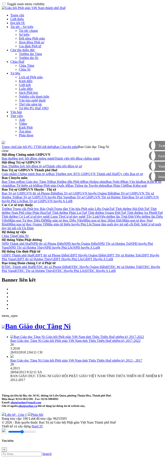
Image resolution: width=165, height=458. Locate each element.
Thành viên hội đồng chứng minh (77, 158)
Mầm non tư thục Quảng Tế (27, 224)
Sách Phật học (28, 92)
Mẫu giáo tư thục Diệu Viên (64, 220)
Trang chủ (17, 15)
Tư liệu (15, 73)
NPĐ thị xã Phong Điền (47, 243)
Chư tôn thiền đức (22, 50)
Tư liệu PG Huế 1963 (34, 108)
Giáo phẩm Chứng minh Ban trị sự (25, 174)
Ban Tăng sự (10, 182)
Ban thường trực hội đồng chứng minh (28, 158)
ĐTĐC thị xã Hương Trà (123, 267)
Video (23, 123)
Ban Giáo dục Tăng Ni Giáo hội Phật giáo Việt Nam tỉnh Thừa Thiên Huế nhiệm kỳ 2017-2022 (75, 340)
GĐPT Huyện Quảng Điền (86, 255)
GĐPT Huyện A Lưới (98, 259)
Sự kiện (24, 34)
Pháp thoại (26, 135)
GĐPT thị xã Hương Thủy (33, 259)
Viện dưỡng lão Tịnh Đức (116, 216)
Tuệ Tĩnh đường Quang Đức (101, 212)
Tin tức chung (28, 30)
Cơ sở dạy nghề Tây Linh (81, 216)
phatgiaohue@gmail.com (26, 402)
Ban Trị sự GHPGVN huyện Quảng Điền (85, 193)
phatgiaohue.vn (27, 405)
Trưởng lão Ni (28, 58)
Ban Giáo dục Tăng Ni (34, 182)
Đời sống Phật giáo (32, 38)
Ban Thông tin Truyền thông (87, 185)
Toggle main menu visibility (26, 4)
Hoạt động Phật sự (31, 42)
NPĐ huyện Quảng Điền (81, 243)
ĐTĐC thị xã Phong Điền (51, 267)
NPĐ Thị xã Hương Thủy (26, 247)
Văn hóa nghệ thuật (32, 100)
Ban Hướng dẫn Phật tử (66, 182)
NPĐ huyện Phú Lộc (58, 247)
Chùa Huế (17, 61)
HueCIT (37, 426)
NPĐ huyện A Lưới (86, 247)
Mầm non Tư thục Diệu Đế (26, 220)
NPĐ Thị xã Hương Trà (114, 243)
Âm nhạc (25, 131)
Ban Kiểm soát (137, 185)
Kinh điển (25, 81)
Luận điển (26, 89)
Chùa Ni (25, 69)
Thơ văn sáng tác (30, 104)
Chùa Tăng (26, 65)
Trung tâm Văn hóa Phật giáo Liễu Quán (81, 209)
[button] (5, 151)
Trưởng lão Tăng (30, 54)
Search (47, 454)
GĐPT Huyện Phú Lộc (67, 259)
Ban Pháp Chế (117, 185)
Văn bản (16, 112)
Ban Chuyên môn (66, 147)
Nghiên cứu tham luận (34, 96)
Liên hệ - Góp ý (16, 414)
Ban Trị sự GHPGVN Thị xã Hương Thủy (99, 197)
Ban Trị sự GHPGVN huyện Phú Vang (43, 197)
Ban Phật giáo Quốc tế (52, 185)
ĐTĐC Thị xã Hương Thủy (34, 271)
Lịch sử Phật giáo (31, 77)
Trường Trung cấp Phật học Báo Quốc (28, 209)
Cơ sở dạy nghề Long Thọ (46, 216)
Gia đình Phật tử (30, 46)
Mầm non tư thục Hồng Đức (102, 220)
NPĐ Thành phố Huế (16, 243)
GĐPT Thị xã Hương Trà (122, 255)
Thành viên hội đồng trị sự (64, 166)
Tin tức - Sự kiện (21, 27)
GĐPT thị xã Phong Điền (50, 255)
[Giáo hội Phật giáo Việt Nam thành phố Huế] (34, 8)
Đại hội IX (17, 23)
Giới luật (25, 85)
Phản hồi (37, 414)
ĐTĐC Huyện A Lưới (100, 271)
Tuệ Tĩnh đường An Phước (139, 212)
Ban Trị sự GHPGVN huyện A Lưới (47, 201)
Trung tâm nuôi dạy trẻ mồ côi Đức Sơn (119, 224)
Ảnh (22, 120)
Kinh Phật (26, 127)
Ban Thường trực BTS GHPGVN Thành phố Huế (83, 174)
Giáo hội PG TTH (27, 147)
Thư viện (16, 116)
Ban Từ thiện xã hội (23, 185)
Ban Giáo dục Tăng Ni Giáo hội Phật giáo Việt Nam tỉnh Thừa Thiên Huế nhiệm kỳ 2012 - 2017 (76, 360)
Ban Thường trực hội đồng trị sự (24, 166)
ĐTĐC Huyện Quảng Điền (87, 267)
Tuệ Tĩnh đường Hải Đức (126, 209)
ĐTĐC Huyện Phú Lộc (69, 271)
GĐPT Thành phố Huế (17, 255)
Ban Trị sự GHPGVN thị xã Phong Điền (29, 193)
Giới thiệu (17, 19)
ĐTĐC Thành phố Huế (18, 267)
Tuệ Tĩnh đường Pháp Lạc (64, 212)
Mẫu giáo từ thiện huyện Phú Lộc (69, 224)
